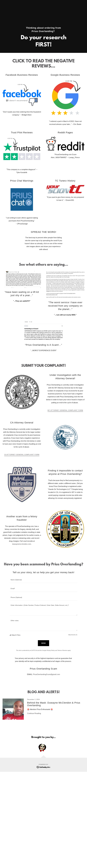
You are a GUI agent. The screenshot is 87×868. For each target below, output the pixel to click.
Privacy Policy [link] (51, 650)
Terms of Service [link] (62, 650)
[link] (43, 711)
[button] (10, 635)
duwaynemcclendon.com (21, 544)
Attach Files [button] (15, 635)
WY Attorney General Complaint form (65, 410)
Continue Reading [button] (34, 713)
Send (43, 643)
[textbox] (43, 580)
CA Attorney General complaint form (21, 454)
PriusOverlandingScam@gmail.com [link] (46, 674)
